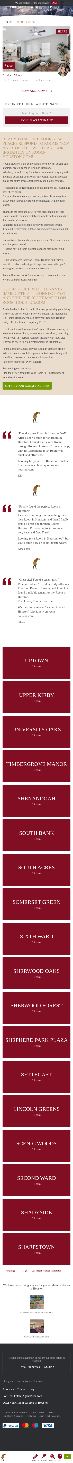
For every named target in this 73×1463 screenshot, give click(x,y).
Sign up (35, 1460)
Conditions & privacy (13, 1416)
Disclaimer (31, 1416)
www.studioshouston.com (36, 1336)
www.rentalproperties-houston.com (36, 1312)
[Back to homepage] (3, 1458)
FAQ (60, 1460)
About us (8, 1389)
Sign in (43, 1460)
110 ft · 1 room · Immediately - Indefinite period (27, 80)
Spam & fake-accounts (49, 1416)
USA (51, 1412)
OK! (54, 2)
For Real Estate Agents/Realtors (22, 1396)
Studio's (49, 1366)
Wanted (52, 1460)
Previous (10, 1270)
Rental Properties (29, 1366)
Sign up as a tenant (37, 120)
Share (62, 31)
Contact (21, 1389)
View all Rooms (34, 90)
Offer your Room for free (27, 385)
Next (24, 1270)
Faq (31, 1389)
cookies (26, 3)
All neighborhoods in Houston (46, 1270)
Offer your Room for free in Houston (25, 1402)
